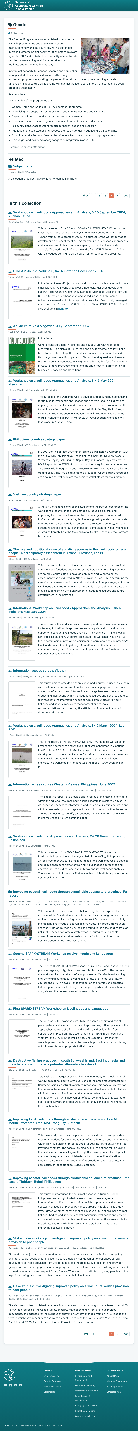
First (85, 195)
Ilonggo (63, 308)
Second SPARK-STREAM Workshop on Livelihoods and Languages (63, 954)
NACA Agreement (115, 1386)
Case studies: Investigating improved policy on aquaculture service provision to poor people (68, 1288)
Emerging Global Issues (86, 1405)
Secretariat (49, 1392)
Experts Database (52, 1381)
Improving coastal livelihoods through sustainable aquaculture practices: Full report (68, 893)
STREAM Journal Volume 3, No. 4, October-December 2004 (58, 271)
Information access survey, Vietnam (40, 670)
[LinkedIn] (15, 1384)
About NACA (113, 1376)
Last (125, 195)
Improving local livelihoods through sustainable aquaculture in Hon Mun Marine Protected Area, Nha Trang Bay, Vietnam (64, 1121)
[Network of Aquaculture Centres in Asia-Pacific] (21, 1375)
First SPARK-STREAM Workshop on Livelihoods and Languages (60, 1008)
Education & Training (85, 1411)
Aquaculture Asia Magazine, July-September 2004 (51, 326)
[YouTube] (5, 1384)
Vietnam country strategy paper (37, 494)
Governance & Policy (85, 1416)
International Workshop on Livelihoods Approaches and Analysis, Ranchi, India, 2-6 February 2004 (65, 610)
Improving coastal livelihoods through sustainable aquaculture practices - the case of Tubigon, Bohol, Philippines (69, 1180)
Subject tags (22, 166)
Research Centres (52, 1386)
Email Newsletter (52, 1376)
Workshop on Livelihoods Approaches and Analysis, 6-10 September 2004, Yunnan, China (67, 214)
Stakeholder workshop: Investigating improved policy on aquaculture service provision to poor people (68, 1240)
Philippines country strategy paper (39, 439)
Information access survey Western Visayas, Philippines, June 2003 (64, 784)
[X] (20, 1384)
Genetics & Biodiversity (86, 1390)
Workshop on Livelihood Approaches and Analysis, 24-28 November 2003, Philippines (66, 838)
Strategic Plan (114, 1392)
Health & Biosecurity (85, 1385)
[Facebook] (10, 1384)
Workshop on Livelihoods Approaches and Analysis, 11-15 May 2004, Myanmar (62, 382)
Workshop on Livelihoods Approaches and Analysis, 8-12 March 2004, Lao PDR (66, 727)
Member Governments (118, 1381)
